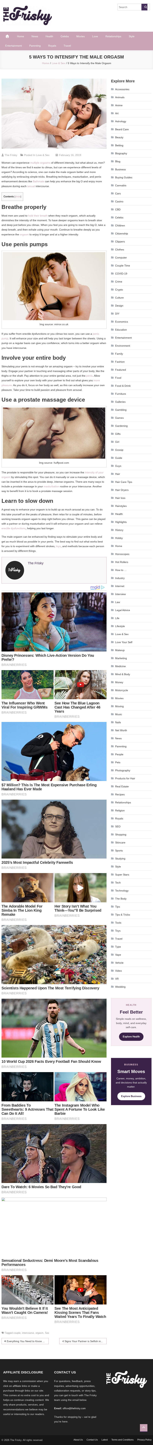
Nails (118, 722)
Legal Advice (122, 610)
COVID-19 (121, 273)
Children (120, 225)
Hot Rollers (121, 562)
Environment (122, 345)
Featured (120, 369)
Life (117, 618)
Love (95, 36)
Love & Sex (42, 155)
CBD (118, 209)
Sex (47, 1333)
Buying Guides (123, 177)
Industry (120, 578)
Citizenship (121, 233)
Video (118, 970)
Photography (122, 770)
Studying (120, 858)
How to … (121, 570)
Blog (117, 161)
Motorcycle (121, 690)
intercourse (28, 1333)
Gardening (121, 425)
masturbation (51, 486)
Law (117, 602)
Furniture (120, 393)
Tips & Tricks (122, 914)
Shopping (120, 834)
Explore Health (131, 1036)
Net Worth (121, 730)
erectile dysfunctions (13, 528)
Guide (118, 457)
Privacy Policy (144, 1439)
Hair (117, 473)
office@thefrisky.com (74, 1408)
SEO (118, 826)
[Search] (144, 7)
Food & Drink (123, 385)
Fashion (120, 361)
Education (121, 329)
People (119, 754)
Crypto (119, 289)
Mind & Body (122, 674)
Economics (121, 321)
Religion (120, 810)
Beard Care (122, 129)
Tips (117, 906)
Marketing (121, 658)
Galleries (120, 401)
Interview (120, 594)
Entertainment (13, 45)
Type (118, 946)
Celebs (65, 36)
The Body (121, 898)
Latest (105, 1439)
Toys (118, 930)
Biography (121, 153)
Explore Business (131, 1096)
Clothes (119, 249)
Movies (80, 36)
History (119, 530)
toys (58, 546)
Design (119, 305)
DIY (117, 313)
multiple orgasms (40, 162)
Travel (67, 45)
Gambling (121, 409)
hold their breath (38, 215)
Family (119, 353)
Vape (118, 954)
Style (132, 36)
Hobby (119, 538)
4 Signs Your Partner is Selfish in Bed (84, 1341)
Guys (118, 465)
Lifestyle (120, 626)
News (35, 36)
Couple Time (122, 265)
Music (118, 714)
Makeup (120, 650)
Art (116, 113)
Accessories (122, 89)
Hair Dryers (122, 489)
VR (117, 978)
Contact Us (92, 1439)
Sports (119, 850)
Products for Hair (125, 778)
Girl (117, 441)
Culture (119, 297)
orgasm (24, 234)
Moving (119, 706)
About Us (78, 1439)
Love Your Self (123, 642)
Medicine (120, 666)
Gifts (118, 433)
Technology (122, 890)
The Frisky (11, 155)
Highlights (121, 521)
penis (89, 375)
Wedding (120, 986)
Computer (121, 257)
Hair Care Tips (123, 481)
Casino (119, 201)
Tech (118, 882)
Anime (119, 105)
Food (118, 377)
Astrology (120, 121)
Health (49, 36)
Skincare (120, 842)
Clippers (120, 241)
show (18, 196)
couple (17, 1333)
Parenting (35, 45)
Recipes (120, 794)
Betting (119, 145)
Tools (118, 922)
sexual (31, 186)
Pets (117, 762)
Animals (119, 97)
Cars (118, 193)
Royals (52, 45)
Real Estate (122, 786)
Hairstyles (121, 505)
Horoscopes (122, 554)
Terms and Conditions (122, 1439)
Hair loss (120, 497)
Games (119, 417)
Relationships (113, 36)
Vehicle (119, 962)
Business (120, 169)
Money (119, 682)
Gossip (119, 449)
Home (20, 36)
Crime (118, 281)
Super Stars (122, 874)
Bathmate (38, 181)
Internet (119, 586)
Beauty (119, 137)
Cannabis (120, 185)
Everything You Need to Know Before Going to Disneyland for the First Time (28, 1341)
